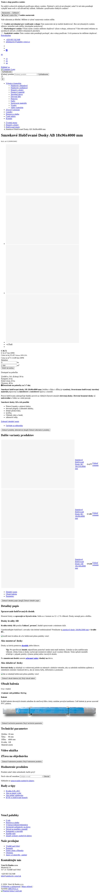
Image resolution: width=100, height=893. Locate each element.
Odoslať (46, 776)
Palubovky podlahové (19, 88)
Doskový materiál (17, 92)
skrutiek (25, 645)
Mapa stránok (27, 886)
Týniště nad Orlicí (13, 846)
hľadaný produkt (7, 74)
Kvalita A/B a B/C (13, 791)
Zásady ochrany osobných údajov (19, 836)
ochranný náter (32, 658)
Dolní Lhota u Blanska (14, 850)
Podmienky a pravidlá (14, 831)
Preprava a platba (12, 114)
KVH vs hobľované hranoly (17, 798)
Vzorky (14, 105)
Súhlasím (15, 13)
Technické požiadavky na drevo (18, 827)
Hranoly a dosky (17, 90)
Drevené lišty (16, 97)
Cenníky (9, 112)
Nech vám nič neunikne (10, 776)
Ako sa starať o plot (13, 793)
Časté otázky (11, 116)
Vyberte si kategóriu (13, 83)
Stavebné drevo (17, 94)
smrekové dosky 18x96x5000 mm (75, 630)
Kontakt (9, 118)
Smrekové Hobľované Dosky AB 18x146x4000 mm (80, 563)
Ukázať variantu (95, 464)
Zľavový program (13, 110)
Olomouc (9, 853)
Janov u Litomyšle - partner (16, 855)
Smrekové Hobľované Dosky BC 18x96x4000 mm (80, 514)
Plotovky (14, 99)
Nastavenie (6, 13)
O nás (8, 820)
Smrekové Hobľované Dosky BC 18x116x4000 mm (80, 464)
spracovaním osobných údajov (22, 781)
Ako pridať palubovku (14, 795)
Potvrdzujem (6, 35)
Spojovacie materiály (19, 103)
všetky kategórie (17, 108)
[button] (2, 54)
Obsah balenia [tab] (11, 594)
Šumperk (9, 848)
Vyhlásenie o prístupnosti (10, 886)
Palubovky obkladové (19, 86)
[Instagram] (7, 50)
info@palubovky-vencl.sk (11, 876)
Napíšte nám (10, 833)
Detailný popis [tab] (11, 592)
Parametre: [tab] (10, 596)
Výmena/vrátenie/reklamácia (17, 825)
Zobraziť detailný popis (10, 421)
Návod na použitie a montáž (16, 829)
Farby (13, 101)
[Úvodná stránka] (8, 69)
